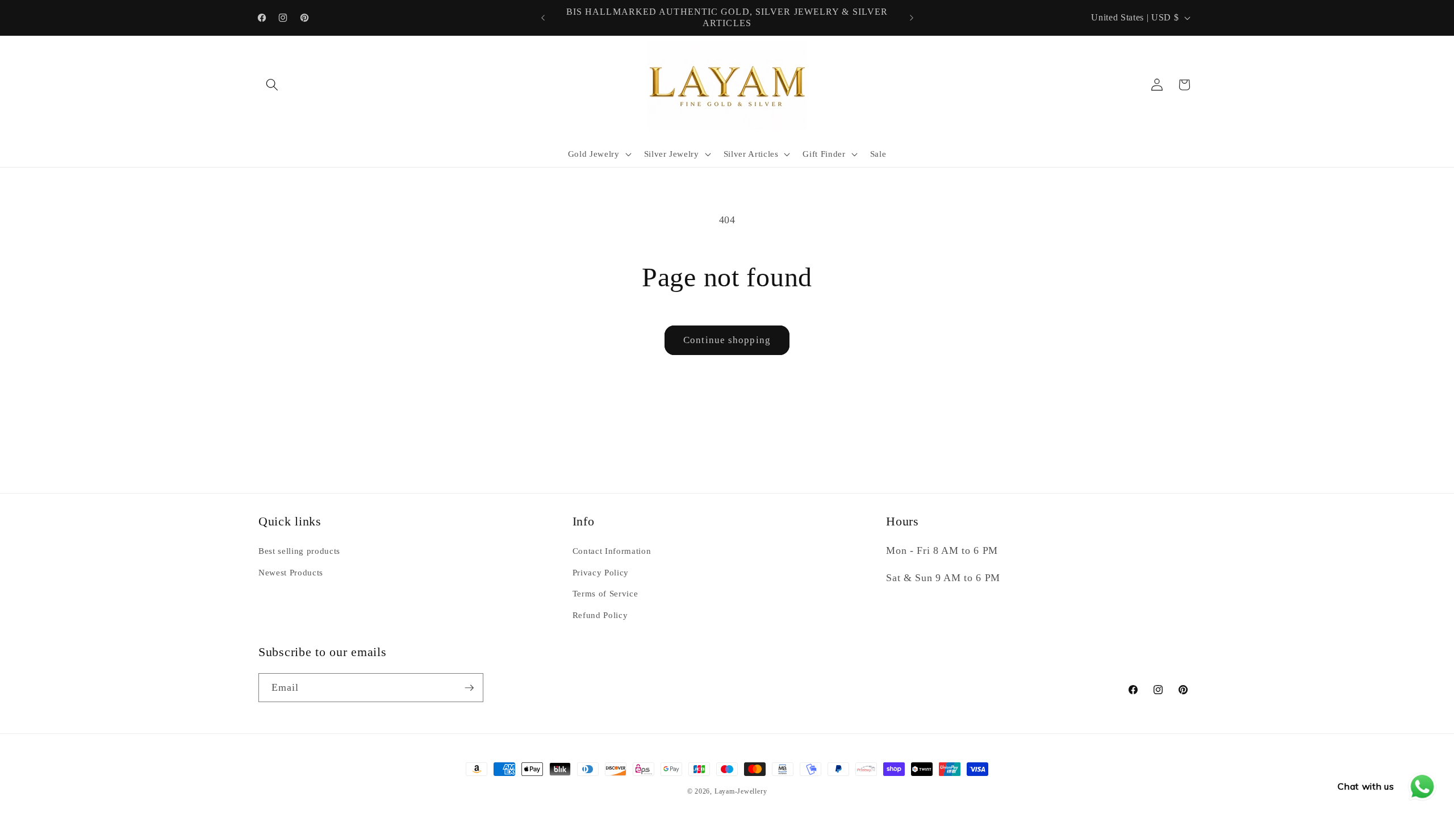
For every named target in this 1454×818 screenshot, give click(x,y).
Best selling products (299, 551)
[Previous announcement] (542, 18)
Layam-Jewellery (741, 791)
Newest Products (290, 572)
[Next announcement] (911, 18)
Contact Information (612, 551)
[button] (272, 84)
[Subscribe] (469, 688)
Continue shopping (727, 340)
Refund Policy (600, 615)
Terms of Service (605, 593)
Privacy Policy (601, 572)
